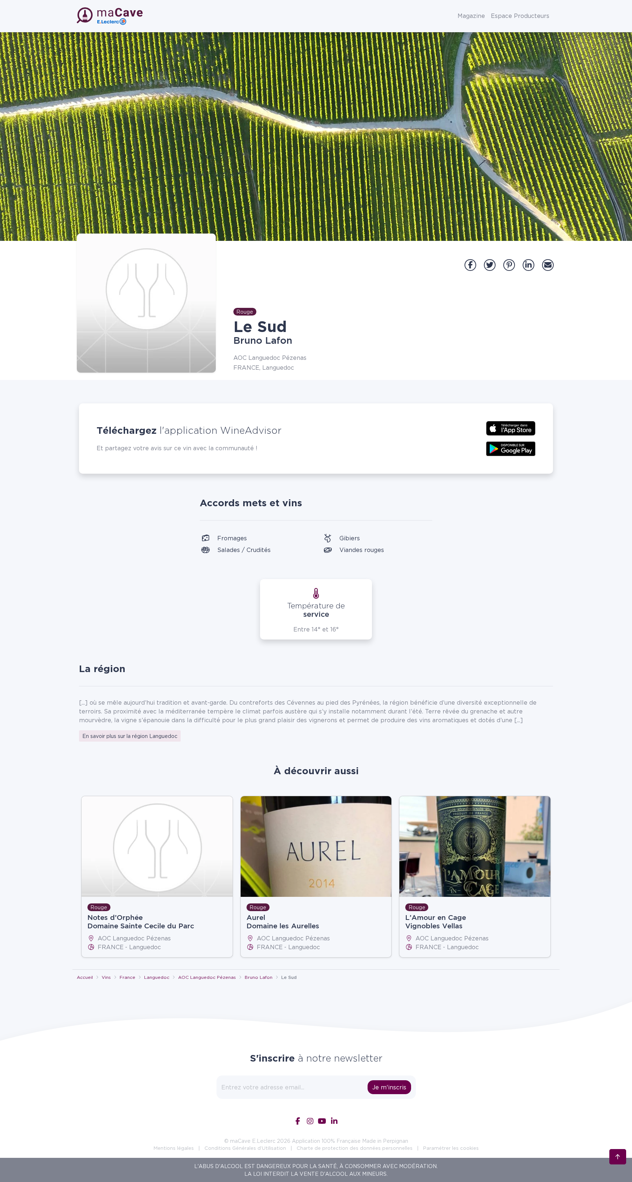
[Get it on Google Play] (510, 448)
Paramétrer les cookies (451, 1148)
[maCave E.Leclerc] (110, 16)
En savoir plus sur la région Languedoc (129, 736)
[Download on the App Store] (510, 427)
